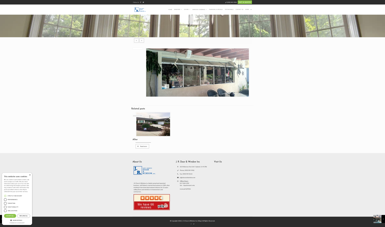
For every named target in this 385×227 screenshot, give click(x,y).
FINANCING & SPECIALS (216, 9)
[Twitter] (143, 2)
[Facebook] (141, 2)
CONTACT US (239, 9)
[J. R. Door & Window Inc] (140, 9)
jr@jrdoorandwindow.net (187, 177)
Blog (199, 221)
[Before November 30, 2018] (379, 219)
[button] (17, 220)
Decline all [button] (24, 216)
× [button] (30, 175)
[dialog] (17, 199)
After (135, 139)
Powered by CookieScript (17, 223)
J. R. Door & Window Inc (189, 221)
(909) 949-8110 (187, 174)
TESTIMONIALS (229, 9)
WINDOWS (177, 9)
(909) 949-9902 (232, 2)
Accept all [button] (10, 216)
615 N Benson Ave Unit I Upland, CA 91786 (193, 167)
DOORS (186, 9)
